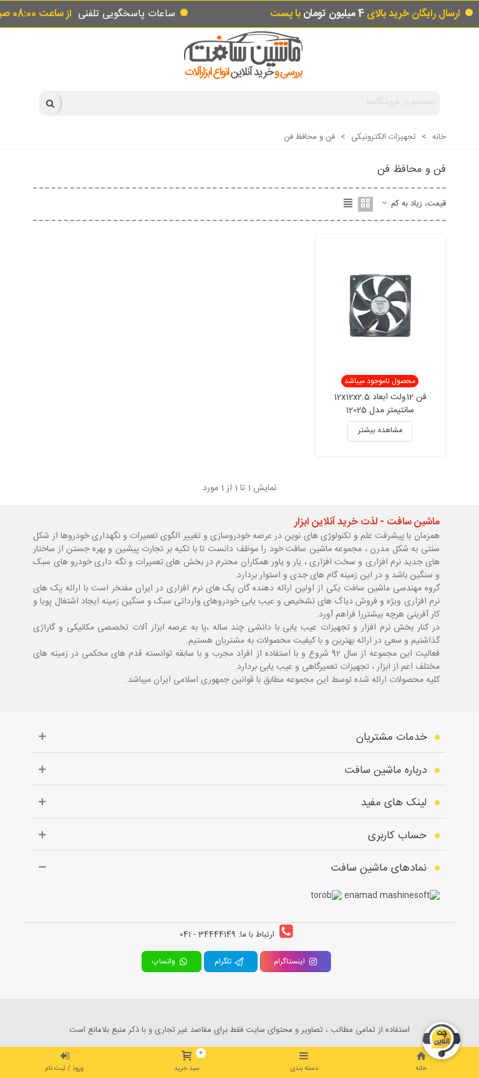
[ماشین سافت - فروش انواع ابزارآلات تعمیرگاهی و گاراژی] (239, 55)
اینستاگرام (289, 961)
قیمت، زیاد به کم (417, 204)
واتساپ (165, 961)
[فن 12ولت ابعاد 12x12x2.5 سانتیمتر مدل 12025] (380, 306)
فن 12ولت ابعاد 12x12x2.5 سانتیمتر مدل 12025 (380, 404)
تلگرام (225, 961)
